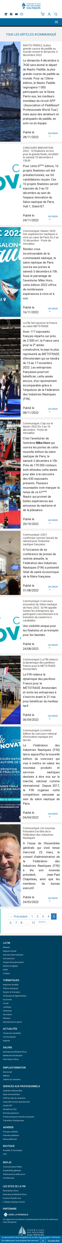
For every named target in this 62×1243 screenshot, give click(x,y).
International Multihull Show (15, 1052)
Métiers (6, 1076)
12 (33, 923)
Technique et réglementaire (14, 996)
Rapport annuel (9, 951)
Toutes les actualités (12, 1033)
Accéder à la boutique (12, 1150)
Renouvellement (10, 1139)
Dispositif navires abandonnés (16, 1102)
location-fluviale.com (12, 1198)
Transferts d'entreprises (13, 1120)
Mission (6, 947)
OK (43, 1241)
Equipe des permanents (13, 962)
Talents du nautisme (11, 1079)
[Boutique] (42, 14)
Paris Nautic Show (11, 1059)
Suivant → (43, 922)
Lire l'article (53, 133)
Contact (6, 973)
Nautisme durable (10, 985)
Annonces (7, 1072)
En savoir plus (53, 1241)
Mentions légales (10, 966)
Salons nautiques (10, 988)
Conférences (8, 1178)
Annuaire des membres (13, 955)
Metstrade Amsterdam (13, 1055)
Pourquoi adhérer (10, 1132)
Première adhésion (11, 1135)
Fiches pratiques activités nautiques (18, 1117)
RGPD (5, 970)
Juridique (7, 1007)
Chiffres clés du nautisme (14, 1098)
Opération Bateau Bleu (12, 1091)
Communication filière (12, 1167)
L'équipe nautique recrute (14, 1202)
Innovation (7, 1014)
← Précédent (19, 916)
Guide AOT (7, 1105)
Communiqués (9, 1037)
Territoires (7, 1011)
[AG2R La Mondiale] (16, 1215)
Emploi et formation (11, 992)
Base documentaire (11, 1094)
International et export (12, 1022)
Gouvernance (8, 958)
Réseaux (6, 1018)
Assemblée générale (12, 1170)
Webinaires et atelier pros (14, 1174)
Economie (7, 999)
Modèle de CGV (10, 1109)
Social (5, 1003)
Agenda (6, 1040)
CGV (5, 1154)
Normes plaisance (11, 1113)
